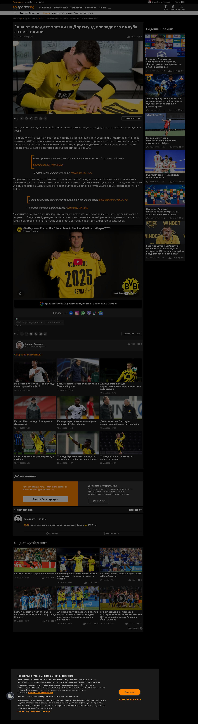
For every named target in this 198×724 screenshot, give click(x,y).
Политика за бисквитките (40, 692)
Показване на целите (129, 699)
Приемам (130, 692)
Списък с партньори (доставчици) (34, 711)
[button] (10, 696)
